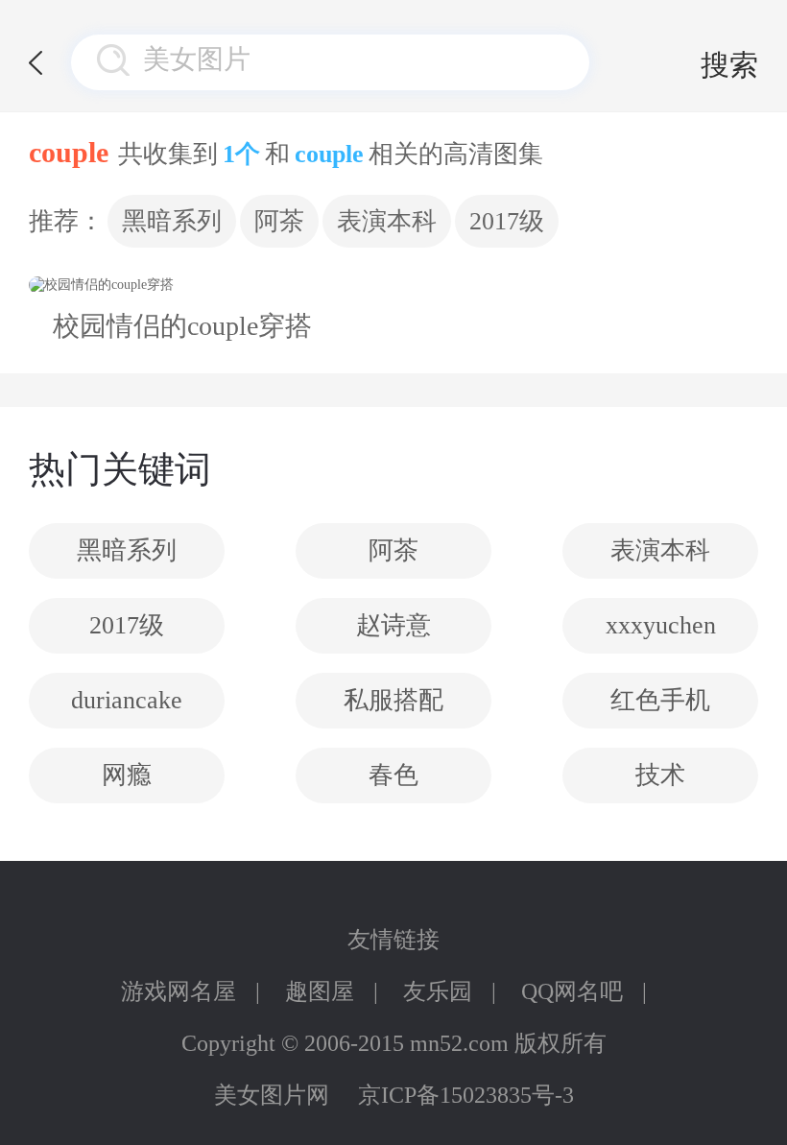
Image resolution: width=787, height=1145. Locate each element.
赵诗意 (393, 625)
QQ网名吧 (572, 991)
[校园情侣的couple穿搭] (182, 285)
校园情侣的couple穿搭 (182, 326)
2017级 (506, 221)
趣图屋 (319, 991)
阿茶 (279, 221)
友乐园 (437, 991)
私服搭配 (393, 700)
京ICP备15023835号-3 (466, 1095)
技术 (660, 775)
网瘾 (127, 775)
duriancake (126, 700)
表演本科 (387, 221)
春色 (393, 775)
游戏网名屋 (178, 991)
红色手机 (660, 700)
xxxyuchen (661, 625)
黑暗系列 (172, 221)
